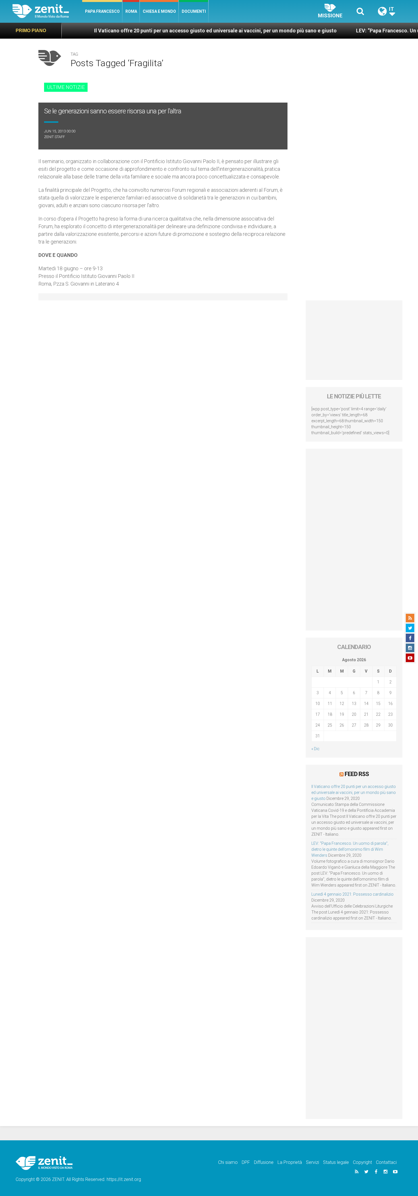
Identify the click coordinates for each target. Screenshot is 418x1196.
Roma (131, 11)
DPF (246, 1162)
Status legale (336, 1162)
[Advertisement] (354, 340)
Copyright (362, 1162)
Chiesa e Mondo (159, 11)
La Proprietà (290, 1162)
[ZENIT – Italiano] (47, 11)
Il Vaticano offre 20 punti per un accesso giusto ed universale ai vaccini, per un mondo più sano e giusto (172, 31)
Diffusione (264, 1162)
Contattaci (386, 1162)
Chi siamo (228, 1162)
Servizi (312, 1162)
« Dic (315, 748)
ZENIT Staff (54, 137)
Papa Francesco (102, 11)
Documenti (194, 11)
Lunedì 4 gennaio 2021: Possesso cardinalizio (352, 894)
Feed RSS (357, 774)
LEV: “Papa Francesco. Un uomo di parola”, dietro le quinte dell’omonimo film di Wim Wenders (349, 849)
